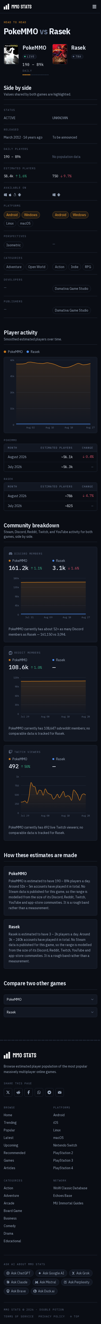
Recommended (14, 1153)
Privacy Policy (52, 1316)
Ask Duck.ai (46, 1291)
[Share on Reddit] (18, 1092)
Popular (9, 1130)
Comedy (10, 1226)
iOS (55, 1122)
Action (59, 267)
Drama (8, 1233)
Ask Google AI (53, 1273)
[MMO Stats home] (15, 6)
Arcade (9, 1203)
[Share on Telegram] (49, 1092)
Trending (10, 1122)
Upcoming (11, 1145)
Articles (9, 1168)
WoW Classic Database (70, 1188)
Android (12, 215)
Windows (30, 215)
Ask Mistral (48, 1282)
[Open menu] (94, 6)
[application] (50, 395)
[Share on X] (8, 1092)
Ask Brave (18, 1291)
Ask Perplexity (78, 1282)
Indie (74, 267)
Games (9, 1160)
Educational (12, 1241)
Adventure (14, 267)
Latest (9, 1138)
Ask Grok (82, 1273)
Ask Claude (19, 1282)
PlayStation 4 (63, 1168)
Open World (36, 267)
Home (8, 1115)
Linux (10, 223)
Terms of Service (19, 1316)
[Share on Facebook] (28, 1092)
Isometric (13, 245)
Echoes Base (62, 1196)
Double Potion (51, 1309)
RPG (88, 267)
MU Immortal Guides (68, 1203)
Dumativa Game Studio (71, 289)
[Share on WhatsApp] (39, 1092)
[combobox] (50, 999)
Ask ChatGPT (21, 1273)
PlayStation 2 (63, 1153)
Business (10, 1218)
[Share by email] (59, 1092)
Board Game (13, 1211)
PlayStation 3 (63, 1160)
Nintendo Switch (65, 1145)
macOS (25, 223)
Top (76, 1316)
